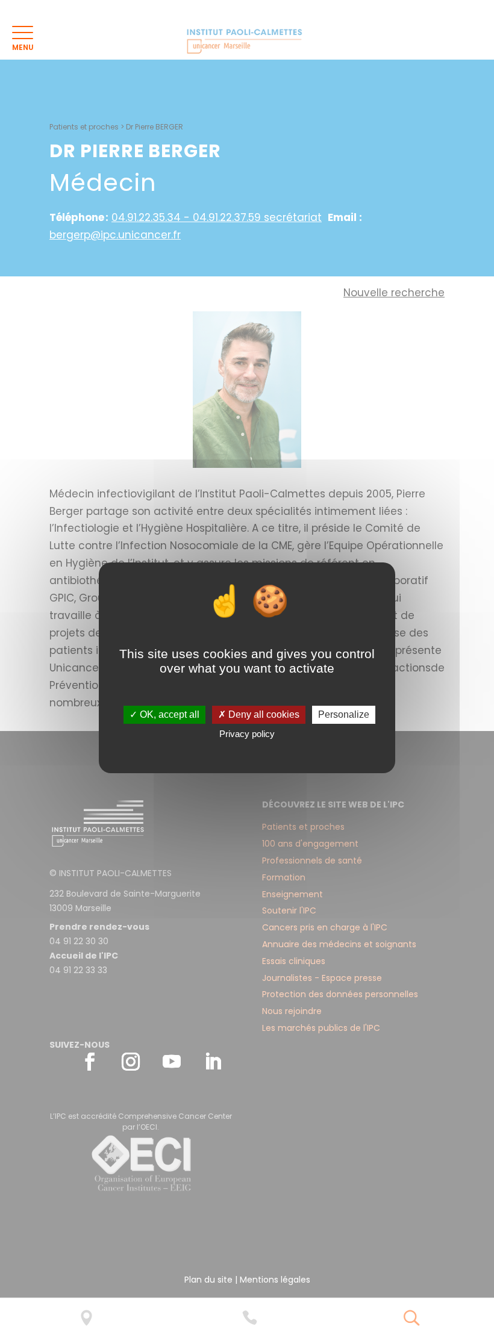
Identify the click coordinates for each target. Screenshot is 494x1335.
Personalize (343, 714)
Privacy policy (247, 734)
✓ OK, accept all (164, 714)
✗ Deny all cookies (258, 714)
